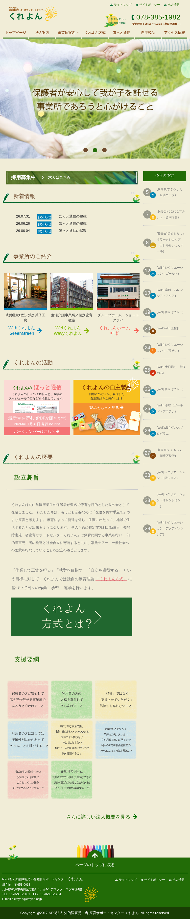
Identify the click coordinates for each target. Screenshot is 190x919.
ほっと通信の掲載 (73, 216)
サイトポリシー (149, 4)
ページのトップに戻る (95, 865)
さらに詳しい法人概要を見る (98, 816)
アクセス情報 (174, 32)
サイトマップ (123, 4)
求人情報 (174, 4)
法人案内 (42, 32)
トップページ (15, 32)
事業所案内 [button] (67, 32)
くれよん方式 (95, 32)
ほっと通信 (121, 32)
